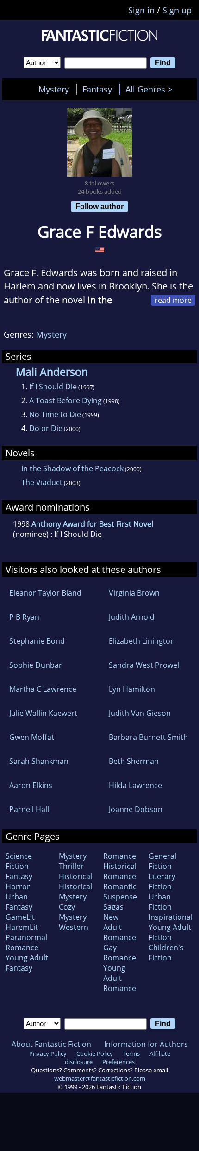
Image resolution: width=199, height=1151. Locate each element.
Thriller (71, 866)
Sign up (177, 10)
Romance (119, 856)
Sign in (141, 10)
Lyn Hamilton (132, 689)
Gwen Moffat (31, 737)
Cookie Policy (94, 1053)
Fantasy (97, 89)
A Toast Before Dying (65, 400)
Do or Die (45, 428)
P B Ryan (24, 617)
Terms (131, 1053)
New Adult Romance (119, 927)
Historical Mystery (75, 891)
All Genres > (151, 89)
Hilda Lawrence (135, 785)
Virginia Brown (134, 593)
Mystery (53, 89)
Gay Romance (119, 952)
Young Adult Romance (119, 978)
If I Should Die (53, 387)
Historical (75, 876)
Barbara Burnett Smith (148, 737)
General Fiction (162, 861)
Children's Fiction (166, 952)
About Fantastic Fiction (51, 1044)
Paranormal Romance (26, 942)
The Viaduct (41, 482)
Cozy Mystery (73, 912)
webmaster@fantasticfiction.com (99, 1078)
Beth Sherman (134, 761)
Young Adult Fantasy (27, 963)
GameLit (20, 917)
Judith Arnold (132, 617)
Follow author (99, 206)
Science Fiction (19, 861)
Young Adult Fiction (170, 932)
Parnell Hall (29, 809)
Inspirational (171, 917)
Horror (18, 886)
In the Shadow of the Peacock (72, 468)
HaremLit (22, 927)
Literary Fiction (162, 881)
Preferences (118, 1062)
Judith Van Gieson (140, 713)
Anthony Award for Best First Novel (92, 524)
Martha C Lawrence (42, 689)
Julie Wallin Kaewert (43, 713)
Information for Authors (146, 1044)
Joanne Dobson (135, 809)
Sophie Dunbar (35, 665)
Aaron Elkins (30, 785)
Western (73, 927)
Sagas (113, 907)
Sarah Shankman (38, 761)
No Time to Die (55, 414)
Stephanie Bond (37, 641)
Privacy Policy (48, 1053)
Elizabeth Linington (142, 641)
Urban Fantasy (19, 902)
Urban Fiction (160, 902)
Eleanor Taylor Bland (45, 593)
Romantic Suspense (120, 891)
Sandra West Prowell (145, 665)
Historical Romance (120, 871)
